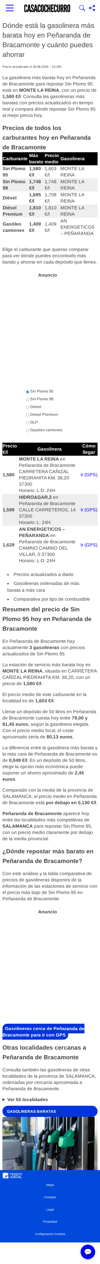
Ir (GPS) (89, 474)
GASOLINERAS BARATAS (31, 1111)
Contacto (50, 1197)
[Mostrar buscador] (82, 8)
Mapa (50, 1185)
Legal (50, 1209)
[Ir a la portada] (47, 8)
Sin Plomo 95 (41, 391)
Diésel (35, 407)
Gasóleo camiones (45, 430)
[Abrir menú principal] (9, 8)
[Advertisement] (50, 330)
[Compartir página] (92, 8)
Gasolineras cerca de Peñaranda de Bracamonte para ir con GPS (43, 1031)
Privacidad (50, 1221)
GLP (33, 422)
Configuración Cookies (50, 1234)
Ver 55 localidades (27, 1099)
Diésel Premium (43, 414)
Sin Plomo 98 (41, 399)
